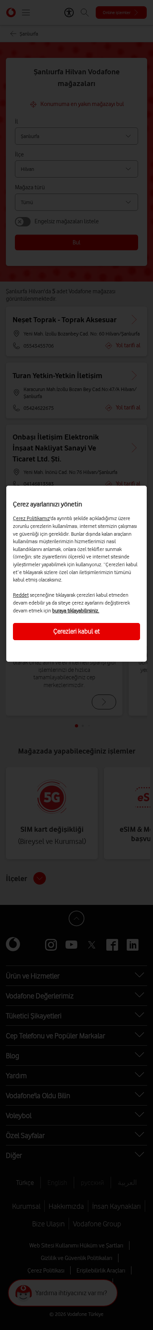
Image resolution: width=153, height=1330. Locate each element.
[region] (76, 574)
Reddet (21, 595)
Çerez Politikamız (31, 518)
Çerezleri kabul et (76, 631)
